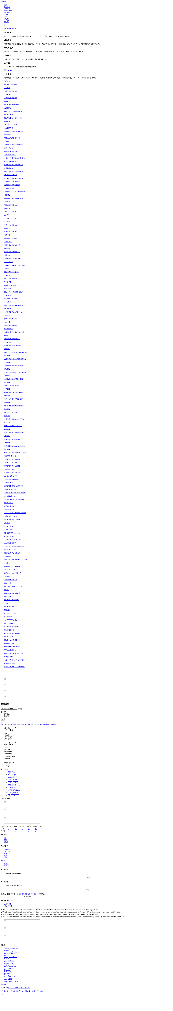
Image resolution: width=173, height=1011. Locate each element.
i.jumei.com (11, 795)
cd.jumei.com (12, 782)
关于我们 (3, 991)
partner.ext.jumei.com (14, 786)
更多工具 (7, 16)
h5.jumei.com (12, 774)
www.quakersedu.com (10, 957)
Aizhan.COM (12, 988)
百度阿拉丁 (60, 724)
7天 (5, 838)
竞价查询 (46, 724)
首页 (5, 5)
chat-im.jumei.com (13, 792)
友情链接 (28, 991)
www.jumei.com (12, 776)
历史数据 (3, 860)
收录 (5, 855)
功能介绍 (16, 991)
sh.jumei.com (11, 787)
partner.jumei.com (13, 781)
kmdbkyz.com (8, 979)
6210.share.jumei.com (14, 790)
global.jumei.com (13, 779)
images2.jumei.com (13, 794)
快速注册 (13, 28)
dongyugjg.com (8, 973)
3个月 (6, 842)
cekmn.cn (7, 950)
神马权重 (27, 724)
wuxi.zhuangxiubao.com (11, 981)
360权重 (21, 724)
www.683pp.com (9, 960)
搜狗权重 (16, 724)
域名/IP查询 (8, 10)
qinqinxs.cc (7, 955)
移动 (6, 906)
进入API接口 (8, 70)
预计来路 (7, 851)
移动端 (6, 865)
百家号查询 (52, 724)
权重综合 (3, 724)
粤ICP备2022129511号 (23, 988)
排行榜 (6, 18)
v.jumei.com (11, 777)
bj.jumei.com (11, 772)
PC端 (6, 864)
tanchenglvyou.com (9, 962)
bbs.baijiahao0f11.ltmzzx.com (12, 975)
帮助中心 (34, 991)
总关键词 (7, 849)
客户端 (6, 20)
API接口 (7, 14)
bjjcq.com (7, 970)
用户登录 (7, 28)
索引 (5, 857)
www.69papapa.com (10, 966)
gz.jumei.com (12, 784)
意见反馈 (40, 991)
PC (5, 904)
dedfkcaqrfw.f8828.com (11, 948)
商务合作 (10, 991)
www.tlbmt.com (9, 968)
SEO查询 (7, 7)
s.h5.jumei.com (12, 789)
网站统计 (7, 22)
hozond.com (7, 971)
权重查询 (7, 8)
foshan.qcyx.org (9, 963)
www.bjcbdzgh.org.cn (10, 952)
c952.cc (6, 965)
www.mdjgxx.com (9, 976)
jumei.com (11, 771)
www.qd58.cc (8, 978)
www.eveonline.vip (9, 953)
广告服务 (22, 991)
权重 (5, 853)
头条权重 (33, 724)
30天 (5, 840)
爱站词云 (7, 12)
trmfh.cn (6, 958)
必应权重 (40, 724)
